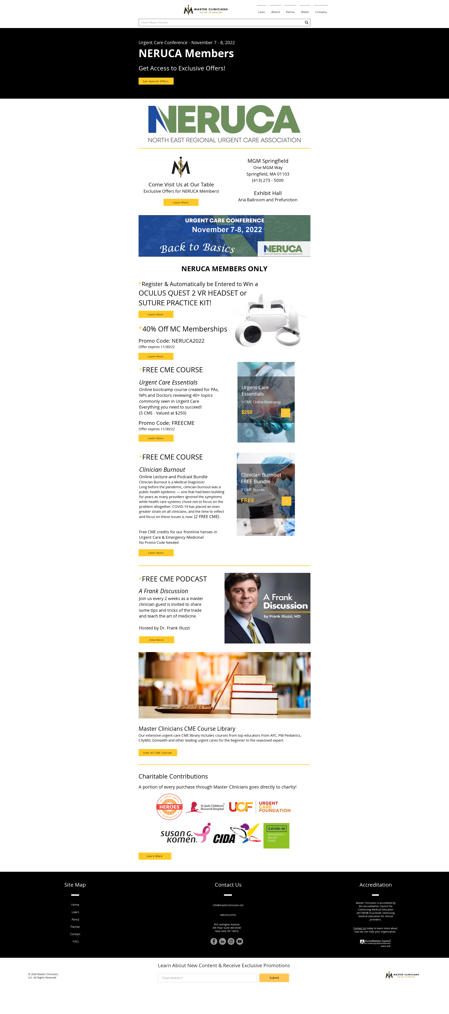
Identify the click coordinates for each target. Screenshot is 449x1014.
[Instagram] (231, 941)
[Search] (306, 22)
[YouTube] (239, 941)
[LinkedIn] (222, 941)
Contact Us (359, 928)
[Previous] (19, 63)
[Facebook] (213, 941)
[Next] (429, 63)
